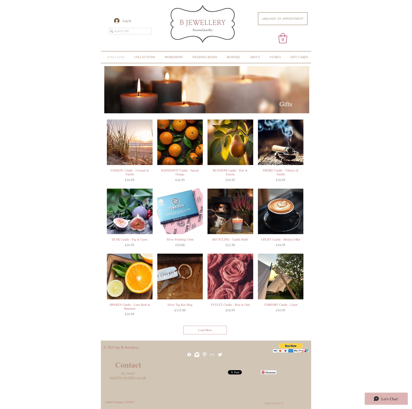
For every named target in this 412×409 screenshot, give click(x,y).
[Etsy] (212, 354)
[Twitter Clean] (220, 354)
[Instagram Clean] (196, 354)
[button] (283, 38)
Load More (205, 330)
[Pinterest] (204, 354)
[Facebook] (189, 354)
